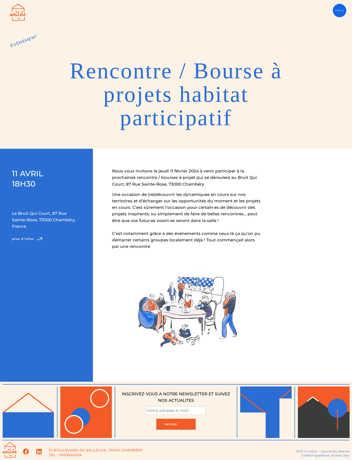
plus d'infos (23, 238)
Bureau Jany (341, 455)
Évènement (24, 41)
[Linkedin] (39, 452)
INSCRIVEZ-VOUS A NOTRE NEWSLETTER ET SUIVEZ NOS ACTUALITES (176, 397)
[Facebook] (26, 452)
